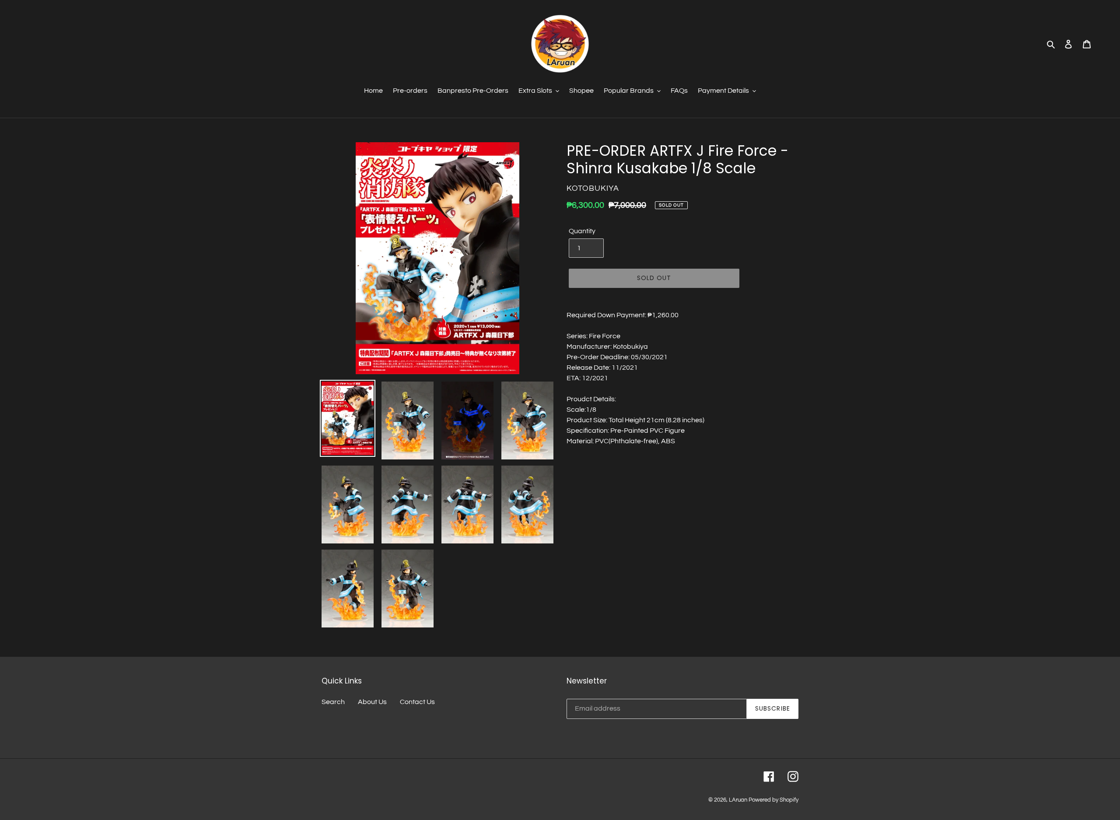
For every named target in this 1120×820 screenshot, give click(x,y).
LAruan (738, 800)
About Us (372, 701)
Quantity (582, 231)
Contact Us (417, 701)
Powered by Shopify (773, 800)
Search (333, 701)
